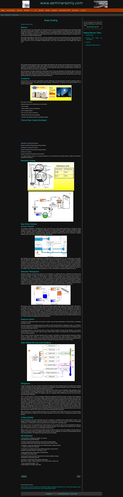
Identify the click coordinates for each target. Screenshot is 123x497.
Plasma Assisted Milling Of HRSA (48, 488)
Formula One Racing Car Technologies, (37, 487)
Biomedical (54, 10)
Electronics (19, 10)
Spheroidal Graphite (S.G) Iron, (59, 487)
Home (3, 10)
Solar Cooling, (69, 487)
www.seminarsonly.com (63, 493)
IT (31, 10)
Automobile (41, 10)
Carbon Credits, (24, 487)
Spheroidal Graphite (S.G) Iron (93, 45)
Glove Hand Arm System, (34, 488)
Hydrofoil (88, 42)
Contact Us (83, 10)
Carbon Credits (89, 35)
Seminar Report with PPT (93, 27)
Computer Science (11, 10)
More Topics (75, 10)
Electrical (48, 10)
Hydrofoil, (49, 487)
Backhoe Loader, (77, 487)
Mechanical (26, 10)
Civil (35, 10)
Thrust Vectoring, (25, 488)
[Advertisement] (51, 53)
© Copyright (49, 493)
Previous (24, 476)
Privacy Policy (73, 493)
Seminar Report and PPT (64, 10)
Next (79, 476)
